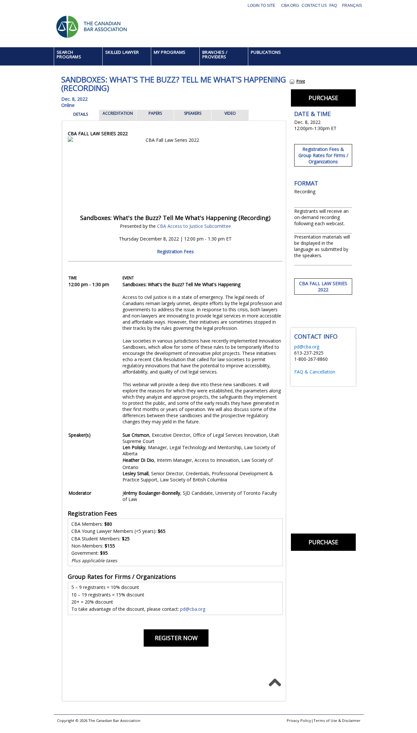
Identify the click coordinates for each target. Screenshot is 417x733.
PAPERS (155, 113)
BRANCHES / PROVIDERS (214, 54)
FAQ (333, 5)
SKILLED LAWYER (122, 52)
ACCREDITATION (118, 113)
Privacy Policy (299, 720)
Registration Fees (175, 251)
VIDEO (230, 113)
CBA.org (290, 5)
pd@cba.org (192, 609)
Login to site (261, 5)
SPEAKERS (192, 113)
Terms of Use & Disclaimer (337, 720)
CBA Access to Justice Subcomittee (194, 226)
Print (300, 81)
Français (352, 5)
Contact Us (314, 5)
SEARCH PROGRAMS (69, 54)
